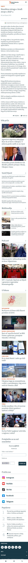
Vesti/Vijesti (7, 173)
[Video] (6, 561)
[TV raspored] (19, 547)
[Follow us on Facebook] (2, 547)
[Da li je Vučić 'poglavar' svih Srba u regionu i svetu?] (14, 420)
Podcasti (5, 241)
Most (3, 429)
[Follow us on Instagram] (12, 547)
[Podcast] (14, 561)
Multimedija (7, 208)
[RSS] (16, 547)
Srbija (3, 404)
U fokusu (5, 290)
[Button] (24, 19)
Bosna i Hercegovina (8, 331)
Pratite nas (22, 463)
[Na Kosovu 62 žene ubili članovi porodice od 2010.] (6, 213)
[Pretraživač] (22, 561)
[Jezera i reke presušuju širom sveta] (6, 220)
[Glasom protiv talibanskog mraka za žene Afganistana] (14, 250)
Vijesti (3, 6)
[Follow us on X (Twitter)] (5, 547)
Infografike (5, 308)
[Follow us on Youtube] (9, 547)
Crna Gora (5, 356)
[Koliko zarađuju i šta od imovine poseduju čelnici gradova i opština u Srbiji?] (14, 395)
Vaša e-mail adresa (7, 451)
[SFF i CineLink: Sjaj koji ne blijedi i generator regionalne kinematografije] (14, 271)
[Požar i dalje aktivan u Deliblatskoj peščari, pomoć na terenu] (6, 226)
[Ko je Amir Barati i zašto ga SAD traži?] (14, 348)
